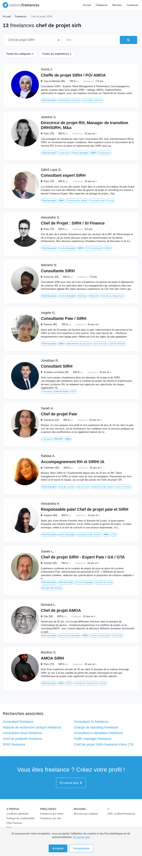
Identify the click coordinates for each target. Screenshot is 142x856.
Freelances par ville (50, 818)
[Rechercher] (128, 40)
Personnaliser (81, 848)
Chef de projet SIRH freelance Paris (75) (103, 744)
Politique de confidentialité (20, 818)
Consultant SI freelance (91, 721)
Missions (117, 5)
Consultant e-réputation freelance (98, 733)
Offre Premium (14, 823)
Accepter (58, 848)
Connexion (132, 5)
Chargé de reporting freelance (96, 727)
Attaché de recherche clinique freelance (32, 727)
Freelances (102, 5)
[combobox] (31, 40)
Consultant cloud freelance (22, 733)
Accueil (87, 5)
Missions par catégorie (86, 813)
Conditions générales (17, 813)
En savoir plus (70, 782)
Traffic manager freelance (92, 739)
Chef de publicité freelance (22, 739)
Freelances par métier (51, 813)
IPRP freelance (14, 744)
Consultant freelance (18, 721)
